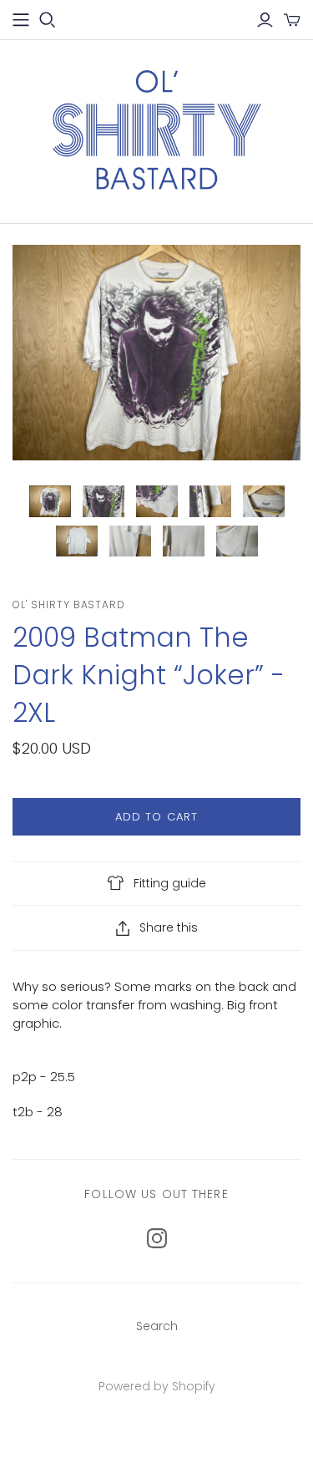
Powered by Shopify (156, 1386)
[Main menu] (21, 20)
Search (157, 1326)
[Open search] (47, 20)
